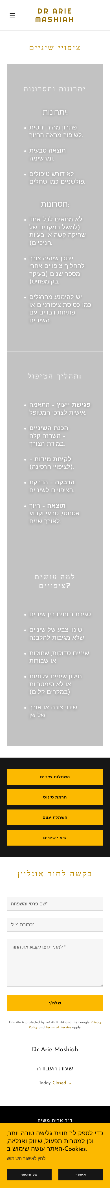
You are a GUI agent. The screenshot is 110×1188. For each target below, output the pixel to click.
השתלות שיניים (55, 777)
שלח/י (55, 1003)
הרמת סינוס (55, 797)
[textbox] (55, 904)
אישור (81, 1174)
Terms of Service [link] (58, 1027)
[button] (14, 15)
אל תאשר (29, 1174)
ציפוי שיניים (55, 838)
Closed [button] (59, 1083)
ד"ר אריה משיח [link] (55, 1121)
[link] (54, 21)
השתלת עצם (55, 818)
